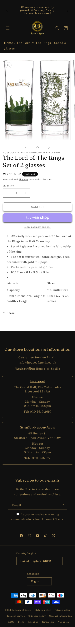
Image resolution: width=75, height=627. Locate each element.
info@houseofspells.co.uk (37, 362)
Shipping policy (37, 616)
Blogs (21, 621)
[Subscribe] (63, 505)
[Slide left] (26, 147)
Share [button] (11, 313)
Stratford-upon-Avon (37, 427)
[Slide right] (49, 147)
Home (8, 43)
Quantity (8, 185)
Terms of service (16, 616)
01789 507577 (41, 458)
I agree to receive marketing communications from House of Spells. (37, 517)
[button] (7, 28)
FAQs (11, 621)
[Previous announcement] (7, 10)
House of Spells (22, 610)
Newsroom (48, 621)
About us (33, 621)
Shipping (23, 179)
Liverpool (37, 381)
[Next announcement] (68, 10)
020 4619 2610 (41, 411)
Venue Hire (64, 621)
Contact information (60, 616)
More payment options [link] (37, 226)
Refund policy (43, 610)
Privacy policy (62, 610)
